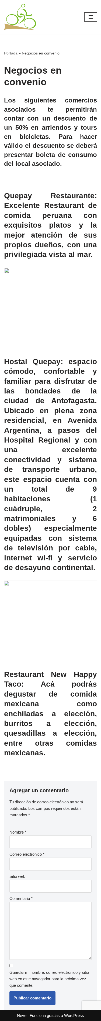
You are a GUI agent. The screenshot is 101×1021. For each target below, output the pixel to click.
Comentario (21, 898)
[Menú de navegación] (90, 17)
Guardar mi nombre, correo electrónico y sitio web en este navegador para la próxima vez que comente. (49, 979)
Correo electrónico (26, 854)
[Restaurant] (50, 271)
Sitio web (17, 876)
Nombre (17, 832)
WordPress (74, 1015)
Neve (21, 1015)
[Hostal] (50, 584)
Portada (11, 53)
